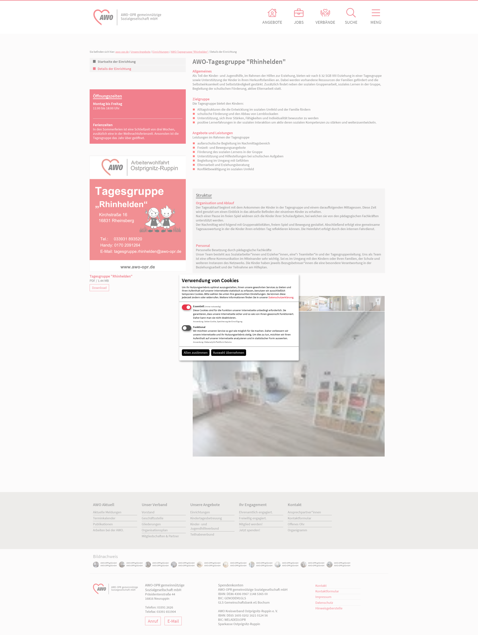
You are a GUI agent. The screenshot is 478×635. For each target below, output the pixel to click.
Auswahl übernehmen (228, 352)
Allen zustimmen (196, 352)
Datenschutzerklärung (281, 297)
